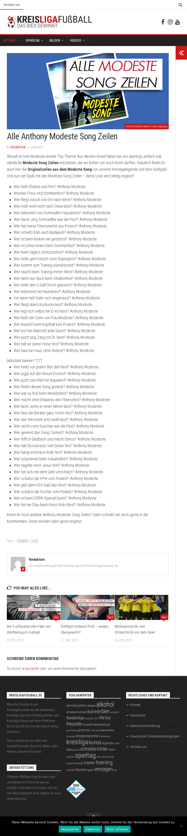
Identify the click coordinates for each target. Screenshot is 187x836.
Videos (75, 40)
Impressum (137, 715)
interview (95, 730)
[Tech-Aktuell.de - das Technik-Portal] (76, 797)
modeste (22, 541)
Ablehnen (93, 829)
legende (107, 743)
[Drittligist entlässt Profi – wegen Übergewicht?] (87, 607)
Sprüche (33, 40)
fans (96, 718)
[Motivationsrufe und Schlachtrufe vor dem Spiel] (141, 607)
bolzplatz (114, 712)
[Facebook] (163, 22)
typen (90, 770)
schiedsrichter (94, 749)
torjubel (70, 763)
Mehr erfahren (117, 829)
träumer (80, 769)
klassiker (70, 736)
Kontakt (135, 705)
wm (115, 770)
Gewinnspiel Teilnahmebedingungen (154, 736)
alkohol (105, 704)
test (103, 756)
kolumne (92, 736)
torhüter (110, 756)
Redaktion (18, 147)
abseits (91, 705)
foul (107, 718)
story (98, 756)
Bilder (54, 40)
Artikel (9, 40)
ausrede (94, 711)
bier (105, 711)
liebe (69, 749)
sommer (70, 756)
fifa (101, 717)
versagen (103, 769)
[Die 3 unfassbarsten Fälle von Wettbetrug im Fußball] (33, 607)
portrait (76, 749)
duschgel (89, 718)
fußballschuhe (101, 724)
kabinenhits (107, 730)
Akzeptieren (70, 829)
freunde (74, 724)
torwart (79, 763)
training (104, 762)
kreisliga (77, 742)
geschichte (71, 730)
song (34, 541)
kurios (95, 742)
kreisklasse (104, 736)
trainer (89, 762)
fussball (87, 724)
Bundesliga (75, 717)
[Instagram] (170, 22)
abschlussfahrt (76, 705)
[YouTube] (177, 22)
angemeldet (30, 668)
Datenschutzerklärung (145, 726)
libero (116, 743)
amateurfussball (76, 712)
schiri (112, 749)
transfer (70, 770)
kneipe (81, 736)
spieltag (85, 755)
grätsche (84, 730)
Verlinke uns (11, 5)
